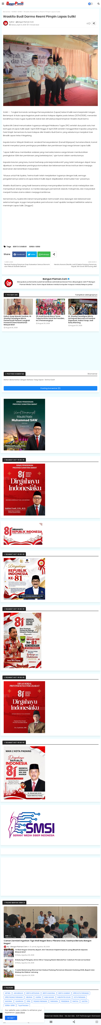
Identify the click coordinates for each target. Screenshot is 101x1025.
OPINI (28, 1001)
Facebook (21, 254)
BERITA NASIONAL (49, 993)
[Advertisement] (51, 351)
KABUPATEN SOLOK (64, 997)
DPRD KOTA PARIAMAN (81, 993)
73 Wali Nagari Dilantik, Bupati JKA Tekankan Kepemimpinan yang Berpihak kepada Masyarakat (51, 951)
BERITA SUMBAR (20, 246)
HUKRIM (38, 997)
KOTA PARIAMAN (79, 997)
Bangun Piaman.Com (55, 278)
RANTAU (75, 1001)
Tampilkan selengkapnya (86, 295)
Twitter (32, 254)
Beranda (6, 12)
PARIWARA (54, 1001)
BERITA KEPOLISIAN (32, 993)
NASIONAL (8, 1001)
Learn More (20, 1012)
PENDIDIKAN (65, 1001)
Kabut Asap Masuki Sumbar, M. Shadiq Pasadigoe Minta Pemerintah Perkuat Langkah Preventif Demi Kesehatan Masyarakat (18, 320)
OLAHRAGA (19, 1001)
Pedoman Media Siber (54, 1016)
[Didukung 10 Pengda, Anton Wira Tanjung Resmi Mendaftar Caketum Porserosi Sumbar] (9, 963)
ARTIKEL (7, 993)
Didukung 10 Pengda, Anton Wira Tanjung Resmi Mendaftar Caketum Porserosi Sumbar (52, 960)
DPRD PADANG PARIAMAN (14, 997)
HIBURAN (29, 997)
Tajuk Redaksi (23, 1005)
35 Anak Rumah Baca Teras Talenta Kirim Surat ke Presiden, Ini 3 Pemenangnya (50, 318)
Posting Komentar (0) (50, 388)
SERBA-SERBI (17, 12)
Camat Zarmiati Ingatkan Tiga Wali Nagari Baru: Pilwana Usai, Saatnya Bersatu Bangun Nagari (47, 942)
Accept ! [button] (11, 1018)
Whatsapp (45, 254)
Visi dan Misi (70, 1016)
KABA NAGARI (49, 997)
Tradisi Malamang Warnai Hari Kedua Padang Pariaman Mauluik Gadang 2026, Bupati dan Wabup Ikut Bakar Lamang (55, 971)
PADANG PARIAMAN (40, 1001)
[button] (98, 3)
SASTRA (84, 1001)
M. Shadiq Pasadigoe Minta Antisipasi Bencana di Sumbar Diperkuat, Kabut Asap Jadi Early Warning (81, 319)
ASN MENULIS (18, 993)
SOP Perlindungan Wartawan (88, 1016)
